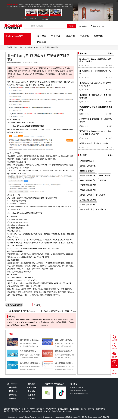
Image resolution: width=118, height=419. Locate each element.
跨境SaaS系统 (63, 409)
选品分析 (15, 411)
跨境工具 (41, 41)
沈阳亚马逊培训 (86, 194)
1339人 (110, 90)
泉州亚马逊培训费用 (88, 199)
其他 (20, 47)
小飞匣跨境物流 (24, 411)
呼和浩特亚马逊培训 (88, 180)
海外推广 (25, 409)
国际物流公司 (15, 409)
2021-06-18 (84, 126)
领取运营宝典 (98, 26)
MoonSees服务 (15, 36)
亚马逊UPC (100, 194)
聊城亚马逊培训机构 (88, 175)
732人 (110, 148)
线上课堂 (41, 36)
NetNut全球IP (67, 411)
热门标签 (83, 155)
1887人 (110, 65)
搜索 (71, 26)
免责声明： (12, 316)
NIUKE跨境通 (74, 409)
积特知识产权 (56, 411)
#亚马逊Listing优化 (14, 304)
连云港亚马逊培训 (87, 170)
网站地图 (106, 417)
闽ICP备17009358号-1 (73, 417)
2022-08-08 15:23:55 (14, 63)
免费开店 (85, 26)
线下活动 (55, 36)
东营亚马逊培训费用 (88, 190)
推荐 (11, 334)
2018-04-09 (84, 90)
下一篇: (44, 311)
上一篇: (8, 311)
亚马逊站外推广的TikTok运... (20, 311)
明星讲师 (70, 36)
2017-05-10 (84, 78)
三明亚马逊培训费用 (88, 185)
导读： (11, 68)
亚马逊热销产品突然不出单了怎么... (58, 311)
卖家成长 (7, 411)
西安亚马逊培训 (86, 209)
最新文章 (83, 53)
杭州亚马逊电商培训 (88, 204)
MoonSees (28, 63)
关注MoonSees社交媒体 (54, 383)
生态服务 (84, 36)
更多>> (110, 53)
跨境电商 (91, 409)
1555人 (110, 138)
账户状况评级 (104, 175)
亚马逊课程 (31, 387)
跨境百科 (98, 36)
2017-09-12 (84, 102)
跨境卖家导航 (100, 409)
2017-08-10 (84, 65)
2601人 (110, 102)
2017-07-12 (84, 114)
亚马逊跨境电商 (37, 411)
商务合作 (13, 391)
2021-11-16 (84, 148)
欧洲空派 (84, 409)
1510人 (110, 78)
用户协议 (13, 394)
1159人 (110, 114)
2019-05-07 (84, 138)
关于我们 (13, 387)
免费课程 (31, 391)
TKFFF (32, 409)
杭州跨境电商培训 (87, 161)
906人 (110, 126)
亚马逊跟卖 (103, 180)
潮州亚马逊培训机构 (88, 165)
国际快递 (47, 411)
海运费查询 (40, 409)
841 (37, 63)
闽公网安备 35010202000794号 (92, 417)
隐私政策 (13, 398)
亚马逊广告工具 (51, 409)
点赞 (38, 304)
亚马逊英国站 (101, 209)
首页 (15, 47)
